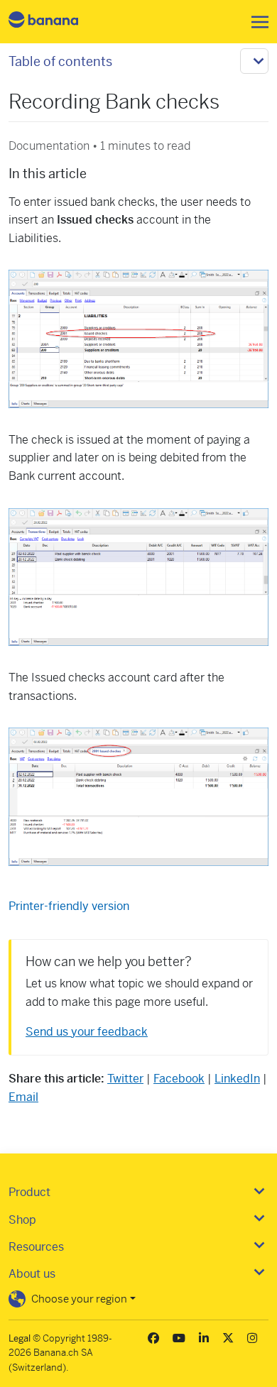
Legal (20, 1338)
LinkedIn (237, 1078)
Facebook (179, 1078)
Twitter (125, 1078)
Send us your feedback (87, 1031)
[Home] (55, 22)
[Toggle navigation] (255, 22)
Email (23, 1097)
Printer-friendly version (69, 906)
